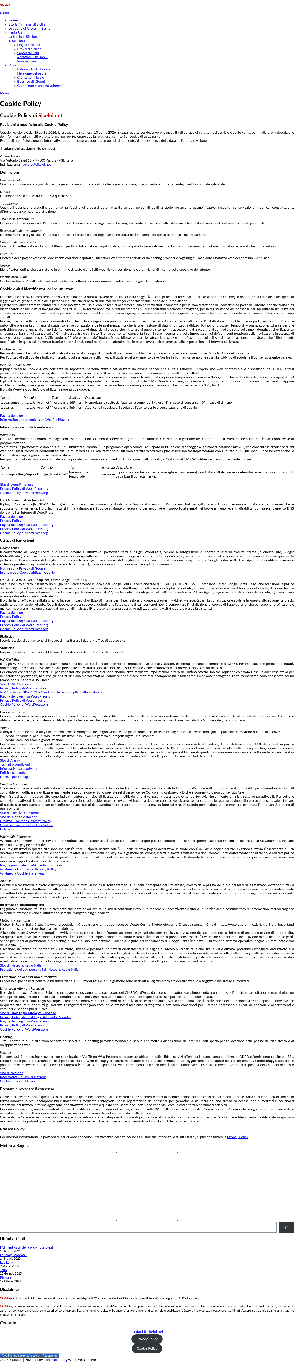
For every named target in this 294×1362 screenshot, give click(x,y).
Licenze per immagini (15, 777)
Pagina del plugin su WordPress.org (26, 525)
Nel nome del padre (31, 73)
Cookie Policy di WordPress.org (24, 493)
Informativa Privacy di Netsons (23, 1077)
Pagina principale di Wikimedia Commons (31, 865)
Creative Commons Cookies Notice (26, 825)
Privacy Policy (10, 520)
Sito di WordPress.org (16, 484)
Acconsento (50, 1355)
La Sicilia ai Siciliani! (24, 36)
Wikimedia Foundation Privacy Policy (28, 869)
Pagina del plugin (13, 415)
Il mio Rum (17, 32)
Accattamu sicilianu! (32, 57)
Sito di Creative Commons (19, 813)
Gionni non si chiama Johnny (39, 85)
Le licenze (7, 829)
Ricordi (14, 65)
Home (13, 20)
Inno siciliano (27, 61)
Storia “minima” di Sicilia (27, 24)
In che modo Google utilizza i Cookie (27, 572)
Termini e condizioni (15, 764)
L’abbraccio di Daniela (33, 69)
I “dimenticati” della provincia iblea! (26, 1247)
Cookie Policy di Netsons (19, 1081)
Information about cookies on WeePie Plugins (34, 419)
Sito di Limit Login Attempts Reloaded (28, 1013)
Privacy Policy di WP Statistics (23, 688)
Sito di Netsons (11, 1073)
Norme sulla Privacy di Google (22, 568)
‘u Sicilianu (17, 41)
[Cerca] (286, 1227)
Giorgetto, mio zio (30, 77)
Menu (4, 13)
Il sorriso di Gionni (31, 81)
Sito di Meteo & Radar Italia (21, 965)
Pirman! (6, 1277)
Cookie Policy (147, 1348)
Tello (3, 1270)
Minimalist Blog (55, 1360)
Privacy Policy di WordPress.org (24, 488)
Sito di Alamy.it (11, 760)
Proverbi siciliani (29, 49)
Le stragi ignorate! (13, 1255)
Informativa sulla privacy (18, 768)
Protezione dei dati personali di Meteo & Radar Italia (39, 969)
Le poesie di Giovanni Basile (29, 28)
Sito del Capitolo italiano (18, 817)
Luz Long (6, 1262)
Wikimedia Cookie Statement (22, 873)
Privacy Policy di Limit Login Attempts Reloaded (35, 1017)
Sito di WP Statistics (15, 684)
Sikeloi (5, 5)
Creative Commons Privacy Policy (25, 821)
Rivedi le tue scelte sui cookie (20, 1355)
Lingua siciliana (28, 45)
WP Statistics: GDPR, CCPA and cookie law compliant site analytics (51, 692)
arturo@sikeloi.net (37, 164)
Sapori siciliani (28, 53)
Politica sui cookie (13, 772)
